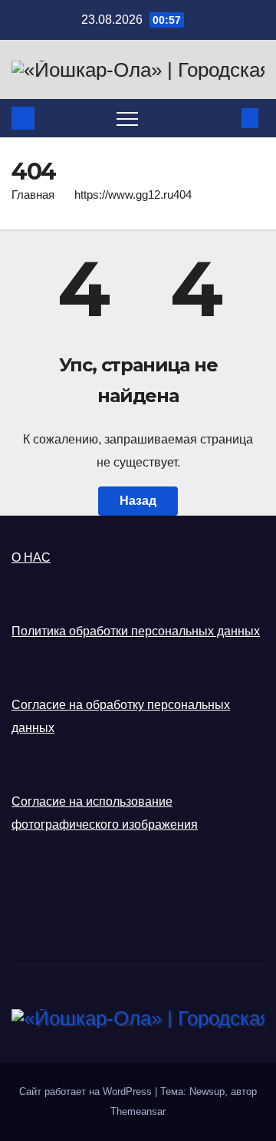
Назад (138, 500)
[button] (224, 117)
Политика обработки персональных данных (136, 631)
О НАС (31, 557)
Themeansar (138, 1111)
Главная (33, 194)
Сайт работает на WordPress (87, 1091)
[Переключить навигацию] (127, 118)
